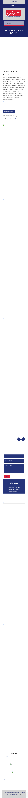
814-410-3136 (16, 489)
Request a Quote (8, 111)
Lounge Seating (12, 118)
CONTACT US (15, 1)
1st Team (20, 794)
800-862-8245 (14, 5)
